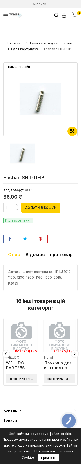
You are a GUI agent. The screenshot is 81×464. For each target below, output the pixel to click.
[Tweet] (25, 239)
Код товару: (13, 190)
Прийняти (48, 458)
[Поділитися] (10, 239)
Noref (48, 357)
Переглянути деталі (23, 378)
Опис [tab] (14, 254)
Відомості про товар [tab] (49, 254)
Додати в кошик (40, 207)
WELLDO (12, 357)
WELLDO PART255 (15, 365)
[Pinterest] (40, 239)
